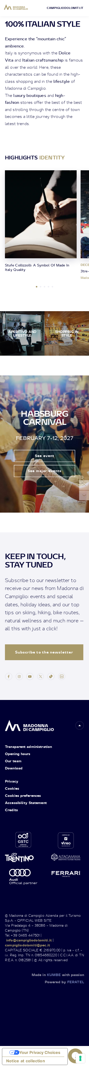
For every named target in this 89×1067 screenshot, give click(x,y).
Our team (13, 761)
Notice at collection (25, 1060)
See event (44, 456)
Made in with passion (58, 975)
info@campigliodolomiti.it (29, 940)
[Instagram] (19, 676)
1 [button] (36, 286)
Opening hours (17, 754)
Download (13, 768)
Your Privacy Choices (39, 1052)
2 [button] (40, 286)
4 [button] (48, 286)
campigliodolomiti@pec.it (27, 945)
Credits (11, 810)
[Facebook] (8, 676)
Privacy (11, 781)
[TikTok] (51, 676)
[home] (29, 724)
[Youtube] (30, 676)
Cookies (12, 788)
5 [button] (52, 286)
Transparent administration (28, 746)
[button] (79, 725)
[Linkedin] (61, 676)
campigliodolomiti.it (65, 8)
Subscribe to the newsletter (44, 652)
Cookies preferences (23, 795)
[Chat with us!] (75, 1055)
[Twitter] (40, 676)
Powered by (64, 982)
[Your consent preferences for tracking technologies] (80, 1058)
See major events (44, 471)
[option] (41, 222)
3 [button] (44, 286)
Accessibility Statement (26, 803)
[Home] (16, 7)
